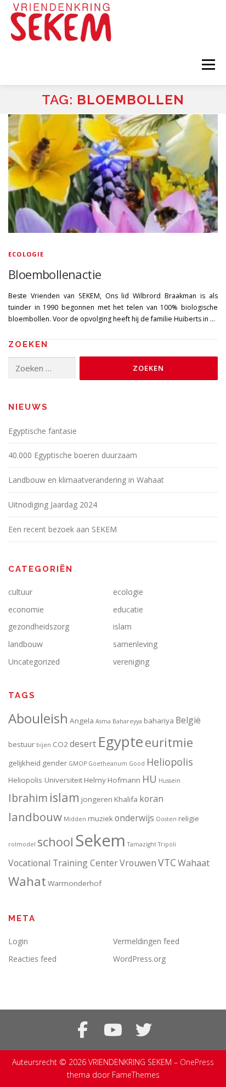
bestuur (21, 744)
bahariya (159, 721)
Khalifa (126, 799)
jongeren (96, 799)
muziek (100, 818)
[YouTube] (113, 1030)
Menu (208, 64)
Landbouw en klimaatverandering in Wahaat (86, 480)
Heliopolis (169, 761)
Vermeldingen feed (146, 941)
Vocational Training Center (63, 863)
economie (26, 609)
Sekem (100, 840)
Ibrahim (28, 797)
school (55, 842)
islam (122, 626)
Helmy (95, 780)
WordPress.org (139, 959)
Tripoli (167, 844)
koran (151, 799)
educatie (128, 609)
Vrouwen (138, 863)
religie (188, 818)
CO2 (60, 744)
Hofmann (124, 780)
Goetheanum (107, 763)
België (188, 720)
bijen (43, 745)
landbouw (25, 644)
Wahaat (194, 863)
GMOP (78, 763)
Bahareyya (127, 721)
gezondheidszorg (38, 626)
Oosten (166, 819)
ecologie (26, 254)
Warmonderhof (74, 883)
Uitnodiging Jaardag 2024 (52, 504)
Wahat (27, 881)
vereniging (131, 661)
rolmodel (22, 844)
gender (54, 763)
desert (83, 744)
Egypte (120, 741)
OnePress (197, 1062)
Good (137, 763)
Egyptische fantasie (42, 431)
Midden (75, 819)
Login (18, 941)
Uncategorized (34, 661)
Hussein (169, 780)
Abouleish (38, 718)
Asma (103, 721)
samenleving (135, 644)
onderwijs (134, 818)
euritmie (169, 742)
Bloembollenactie (54, 274)
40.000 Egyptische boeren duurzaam (72, 455)
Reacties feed (32, 959)
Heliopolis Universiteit (45, 780)
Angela (82, 721)
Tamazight (141, 844)
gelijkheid (24, 763)
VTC (167, 862)
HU (149, 778)
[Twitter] (143, 1030)
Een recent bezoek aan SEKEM (62, 529)
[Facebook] (82, 1030)
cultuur (20, 592)
